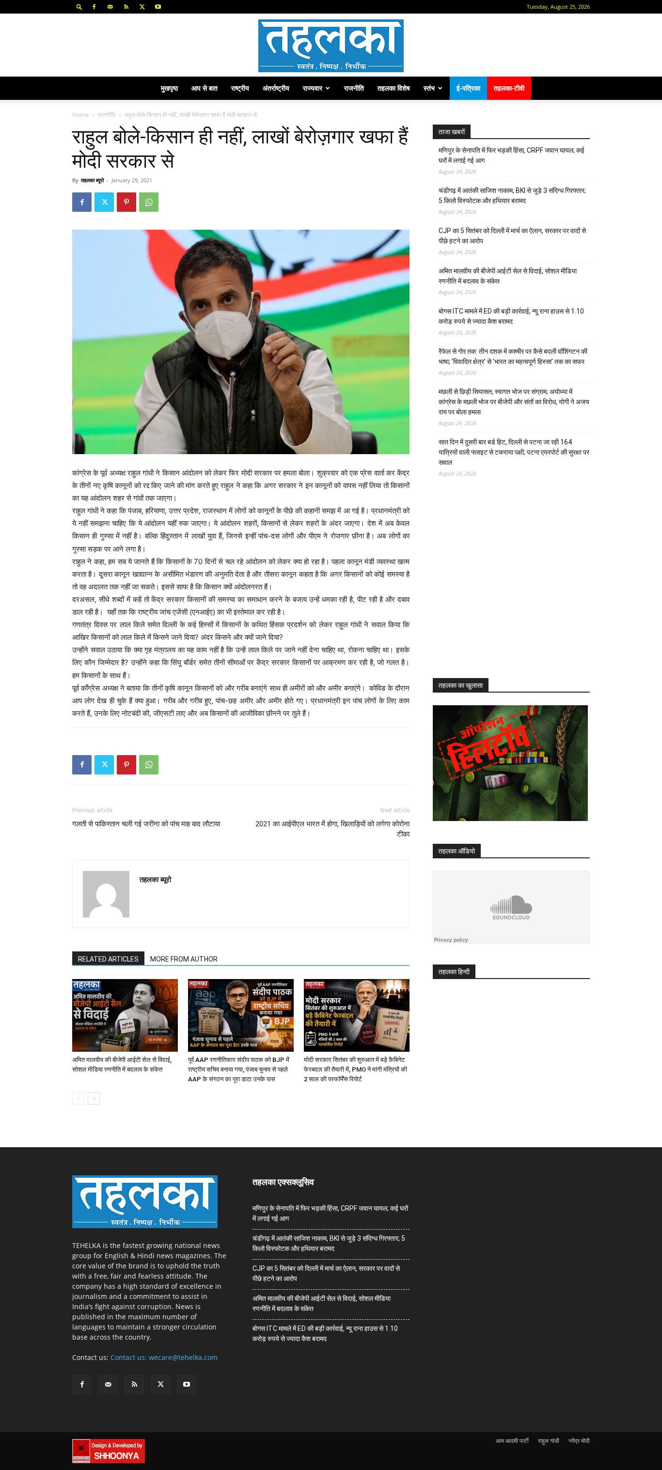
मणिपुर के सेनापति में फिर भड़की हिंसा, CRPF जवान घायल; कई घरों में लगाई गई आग (511, 155)
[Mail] (110, 7)
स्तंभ (429, 88)
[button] (79, 6)
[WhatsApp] (148, 202)
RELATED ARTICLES (108, 959)
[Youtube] (158, 7)
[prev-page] (78, 1098)
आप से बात (204, 88)
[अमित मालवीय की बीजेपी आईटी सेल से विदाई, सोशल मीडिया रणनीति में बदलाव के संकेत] (125, 1015)
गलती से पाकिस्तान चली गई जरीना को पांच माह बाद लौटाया (146, 824)
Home (80, 115)
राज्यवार (312, 88)
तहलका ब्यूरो (92, 180)
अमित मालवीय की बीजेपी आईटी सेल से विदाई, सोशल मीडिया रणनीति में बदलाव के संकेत (508, 276)
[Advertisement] (505, 586)
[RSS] (126, 7)
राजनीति (354, 88)
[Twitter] (142, 7)
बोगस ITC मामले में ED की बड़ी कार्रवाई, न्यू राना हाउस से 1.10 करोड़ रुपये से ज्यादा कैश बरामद (511, 316)
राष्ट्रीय (240, 88)
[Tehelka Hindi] (331, 45)
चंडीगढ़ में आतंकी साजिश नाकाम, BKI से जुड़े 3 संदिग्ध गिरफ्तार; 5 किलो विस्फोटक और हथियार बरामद (512, 196)
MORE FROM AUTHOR (184, 959)
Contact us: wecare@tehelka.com (164, 1357)
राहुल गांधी (548, 1441)
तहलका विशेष (394, 88)
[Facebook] (94, 7)
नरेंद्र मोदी (579, 1441)
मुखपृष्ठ (169, 88)
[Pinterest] (126, 202)
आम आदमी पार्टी (512, 1441)
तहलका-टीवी (509, 88)
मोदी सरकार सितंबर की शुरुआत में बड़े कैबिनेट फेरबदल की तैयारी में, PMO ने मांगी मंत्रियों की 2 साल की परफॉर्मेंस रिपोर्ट (355, 1069)
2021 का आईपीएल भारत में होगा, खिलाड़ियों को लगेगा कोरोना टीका (332, 829)
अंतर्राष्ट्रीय (276, 88)
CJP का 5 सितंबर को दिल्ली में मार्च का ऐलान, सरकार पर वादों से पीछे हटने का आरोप (512, 236)
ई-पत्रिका (468, 88)
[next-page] (94, 1098)
